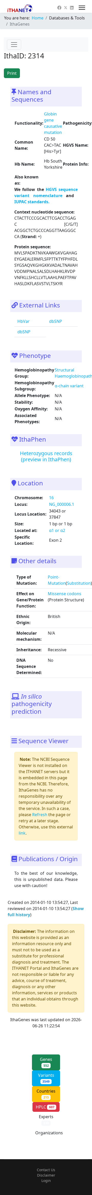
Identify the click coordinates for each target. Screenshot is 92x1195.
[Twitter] (65, 7)
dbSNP (55, 321)
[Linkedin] (72, 7)
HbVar (23, 321)
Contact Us (46, 1169)
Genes (46, 1062)
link (22, 833)
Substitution (79, 583)
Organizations (49, 1135)
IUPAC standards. (32, 202)
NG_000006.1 (61, 504)
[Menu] (82, 7)
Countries (46, 1094)
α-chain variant (69, 386)
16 (51, 497)
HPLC (45, 1107)
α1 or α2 (57, 530)
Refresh (39, 814)
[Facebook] (59, 7)
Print (12, 73)
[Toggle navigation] (14, 44)
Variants (46, 1078)
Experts (46, 1119)
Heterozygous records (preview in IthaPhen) (46, 456)
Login (46, 1180)
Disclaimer (46, 1175)
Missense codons (64, 593)
